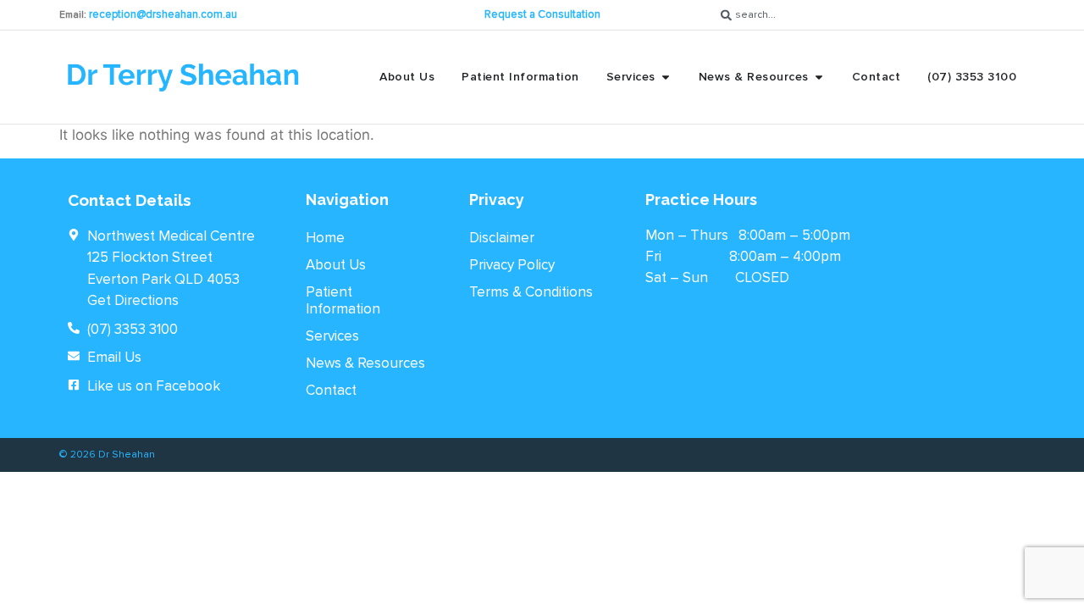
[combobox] (869, 15)
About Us (336, 265)
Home (325, 238)
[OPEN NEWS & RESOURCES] (819, 77)
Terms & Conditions (531, 292)
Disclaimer (501, 238)
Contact (331, 390)
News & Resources (365, 363)
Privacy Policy (512, 265)
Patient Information (343, 300)
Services (332, 336)
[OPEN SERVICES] (666, 77)
